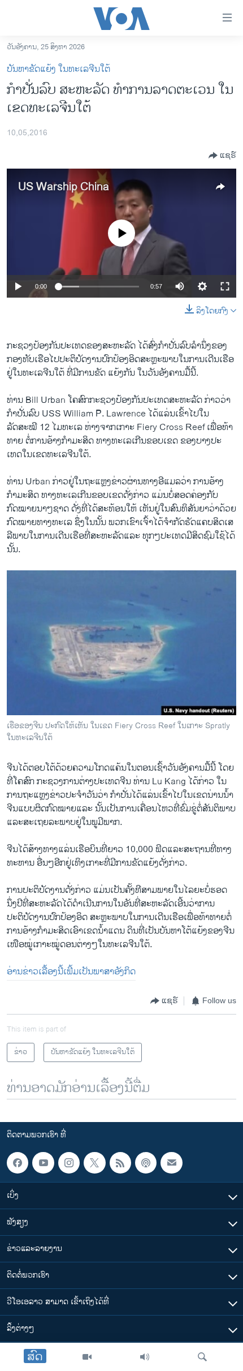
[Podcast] (146, 1163)
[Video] (87, 1357)
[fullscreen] (225, 286)
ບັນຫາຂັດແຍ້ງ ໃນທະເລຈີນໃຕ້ (58, 69)
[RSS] (120, 1163)
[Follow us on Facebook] (17, 1163)
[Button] (222, 155)
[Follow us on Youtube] (43, 1163)
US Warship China (63, 187)
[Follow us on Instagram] (69, 1163)
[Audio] (145, 1357)
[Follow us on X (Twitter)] (94, 1163)
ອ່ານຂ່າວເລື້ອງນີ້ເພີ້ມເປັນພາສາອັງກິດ (71, 971)
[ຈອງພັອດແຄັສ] (171, 1163)
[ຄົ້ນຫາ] (202, 1357)
